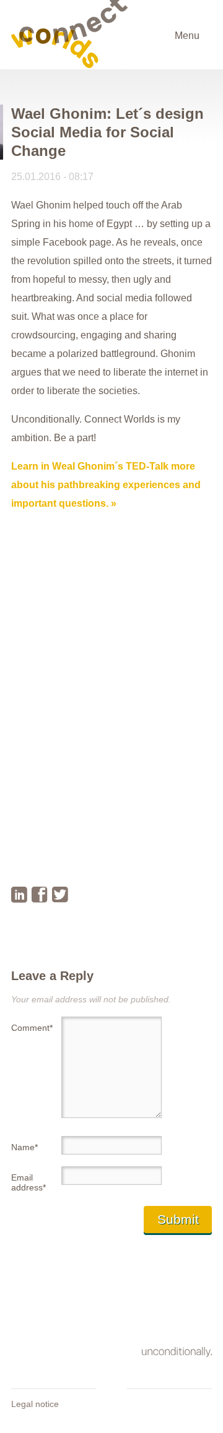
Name (24, 1147)
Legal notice (35, 1404)
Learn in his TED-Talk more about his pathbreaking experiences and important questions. (106, 848)
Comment (31, 1028)
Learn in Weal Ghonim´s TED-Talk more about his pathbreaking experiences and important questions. (106, 485)
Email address (28, 1182)
